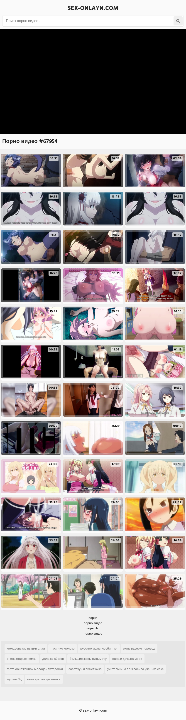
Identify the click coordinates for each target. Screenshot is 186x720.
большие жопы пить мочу (88, 658)
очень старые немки (22, 658)
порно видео (93, 623)
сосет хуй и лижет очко (85, 669)
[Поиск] (178, 20)
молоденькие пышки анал (26, 648)
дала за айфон (53, 658)
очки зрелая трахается (44, 679)
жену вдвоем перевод (139, 648)
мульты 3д (14, 679)
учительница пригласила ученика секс (135, 669)
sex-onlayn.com (93, 8)
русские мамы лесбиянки (98, 648)
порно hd (93, 628)
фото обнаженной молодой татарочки (35, 669)
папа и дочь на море (127, 658)
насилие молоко (63, 648)
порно (93, 617)
